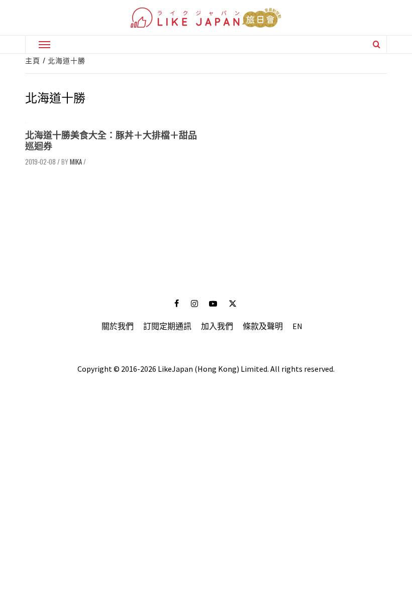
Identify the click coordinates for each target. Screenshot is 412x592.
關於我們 (117, 326)
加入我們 (217, 326)
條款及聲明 (263, 326)
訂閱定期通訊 (167, 326)
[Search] (376, 44)
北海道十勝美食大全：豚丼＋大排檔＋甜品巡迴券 (111, 140)
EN (297, 326)
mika (76, 162)
